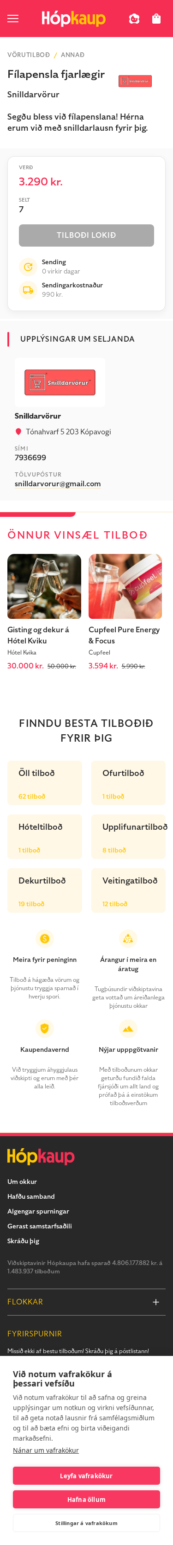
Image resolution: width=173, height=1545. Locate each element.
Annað (72, 55)
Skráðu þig (23, 1241)
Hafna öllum (86, 1499)
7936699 (30, 458)
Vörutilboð (28, 55)
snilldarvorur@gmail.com (58, 484)
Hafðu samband (31, 1196)
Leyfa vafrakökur (86, 1476)
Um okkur (22, 1181)
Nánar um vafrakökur (46, 1450)
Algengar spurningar (38, 1211)
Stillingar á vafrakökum (86, 1523)
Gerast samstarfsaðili (39, 1226)
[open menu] (12, 18)
